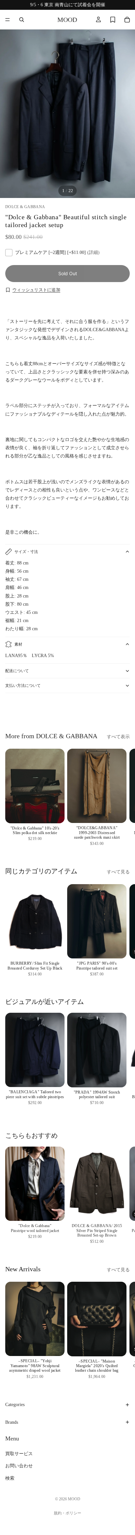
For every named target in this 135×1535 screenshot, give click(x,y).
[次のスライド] (122, 711)
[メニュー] (7, 19)
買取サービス (19, 1453)
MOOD (74, 1499)
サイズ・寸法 (26, 551)
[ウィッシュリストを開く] (113, 19)
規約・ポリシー (67, 1513)
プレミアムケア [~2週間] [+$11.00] (57, 252)
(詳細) (93, 252)
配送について (17, 671)
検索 (9, 1478)
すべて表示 (118, 736)
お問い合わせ (19, 1465)
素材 (18, 644)
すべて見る (118, 871)
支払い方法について (23, 685)
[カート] (127, 19)
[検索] (21, 19)
